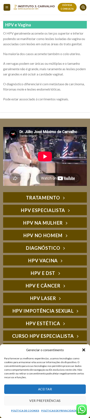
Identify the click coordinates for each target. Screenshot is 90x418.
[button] (84, 350)
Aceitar (45, 389)
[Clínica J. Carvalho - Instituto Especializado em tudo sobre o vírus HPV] (34, 7)
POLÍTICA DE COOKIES (25, 410)
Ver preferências (44, 400)
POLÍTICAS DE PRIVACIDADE (59, 410)
